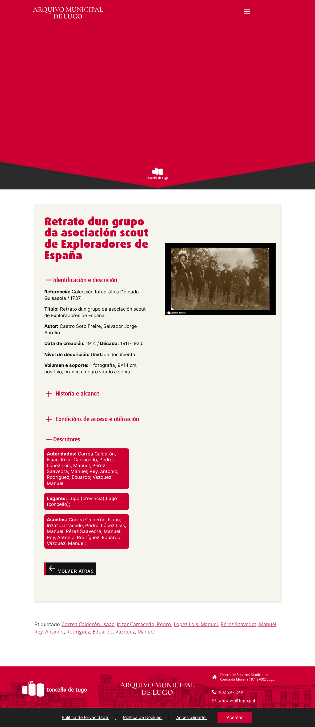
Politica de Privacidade (85, 717)
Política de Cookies (142, 717)
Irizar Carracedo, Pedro (144, 624)
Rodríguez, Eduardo (89, 631)
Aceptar (235, 717)
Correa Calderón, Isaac (88, 624)
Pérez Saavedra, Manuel (248, 624)
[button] (247, 11)
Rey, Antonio (49, 631)
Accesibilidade (191, 717)
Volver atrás (75, 571)
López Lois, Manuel (196, 624)
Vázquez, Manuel (135, 631)
